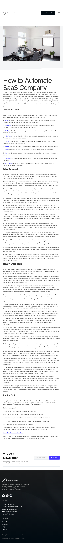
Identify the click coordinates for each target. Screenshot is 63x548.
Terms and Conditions (19, 535)
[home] (9, 13)
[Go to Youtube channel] (11, 495)
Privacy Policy (6, 535)
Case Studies (6, 522)
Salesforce (8, 136)
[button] (59, 13)
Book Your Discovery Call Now (13, 433)
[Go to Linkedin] (7, 495)
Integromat (8, 125)
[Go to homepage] (16, 480)
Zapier (6, 120)
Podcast (4, 529)
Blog (3, 527)
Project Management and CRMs (12, 506)
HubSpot (7, 131)
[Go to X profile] (3, 495)
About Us (5, 524)
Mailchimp (8, 163)
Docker (7, 146)
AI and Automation (8, 504)
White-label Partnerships (9, 511)
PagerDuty (8, 158)
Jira (6, 153)
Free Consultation (48, 13)
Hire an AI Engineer (8, 514)
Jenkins (7, 150)
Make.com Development (9, 509)
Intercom (7, 141)
